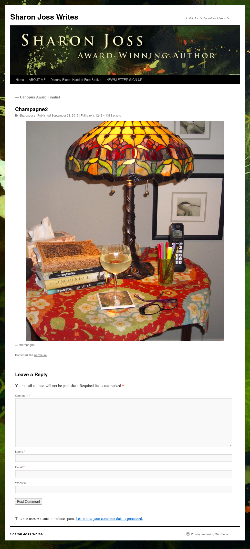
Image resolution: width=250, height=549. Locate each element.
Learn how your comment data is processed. (109, 518)
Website (20, 483)
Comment (22, 395)
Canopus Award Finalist (37, 97)
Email (20, 467)
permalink (40, 355)
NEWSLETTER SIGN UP (124, 79)
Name (20, 451)
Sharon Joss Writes (44, 16)
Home (20, 79)
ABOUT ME (37, 79)
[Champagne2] (125, 231)
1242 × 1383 (103, 115)
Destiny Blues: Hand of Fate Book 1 (76, 79)
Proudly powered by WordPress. (210, 534)
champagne (27, 345)
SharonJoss (27, 115)
